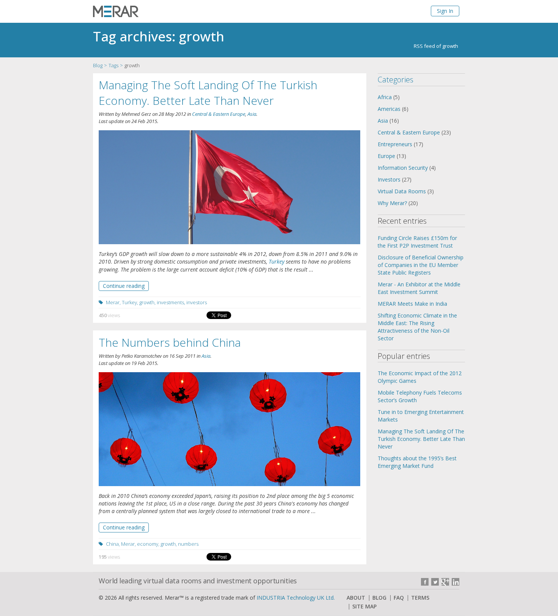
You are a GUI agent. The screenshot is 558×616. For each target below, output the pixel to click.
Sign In (445, 10)
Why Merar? (392, 203)
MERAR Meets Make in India (412, 303)
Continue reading (124, 285)
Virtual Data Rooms (402, 191)
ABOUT (356, 597)
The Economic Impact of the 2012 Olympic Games (420, 377)
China (112, 543)
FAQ (399, 597)
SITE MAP (364, 606)
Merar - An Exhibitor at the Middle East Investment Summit (419, 288)
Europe (386, 156)
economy (147, 543)
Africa (385, 97)
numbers (188, 543)
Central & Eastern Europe (218, 114)
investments (170, 302)
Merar (113, 302)
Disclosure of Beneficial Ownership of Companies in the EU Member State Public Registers (420, 265)
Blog (97, 65)
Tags (113, 65)
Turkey (276, 261)
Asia (251, 114)
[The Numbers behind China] (229, 429)
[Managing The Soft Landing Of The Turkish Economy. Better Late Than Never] (229, 187)
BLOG (379, 597)
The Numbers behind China (170, 342)
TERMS (420, 597)
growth (146, 302)
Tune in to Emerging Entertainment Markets (421, 415)
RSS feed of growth (436, 46)
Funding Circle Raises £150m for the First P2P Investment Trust (417, 241)
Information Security (403, 167)
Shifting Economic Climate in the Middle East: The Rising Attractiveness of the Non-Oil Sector (417, 327)
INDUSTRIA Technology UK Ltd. (296, 597)
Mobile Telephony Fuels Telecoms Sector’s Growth (420, 396)
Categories (395, 79)
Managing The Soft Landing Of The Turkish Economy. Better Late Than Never (208, 92)
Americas (389, 108)
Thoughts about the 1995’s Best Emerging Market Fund (417, 462)
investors (196, 302)
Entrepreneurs (395, 144)
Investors (389, 179)
